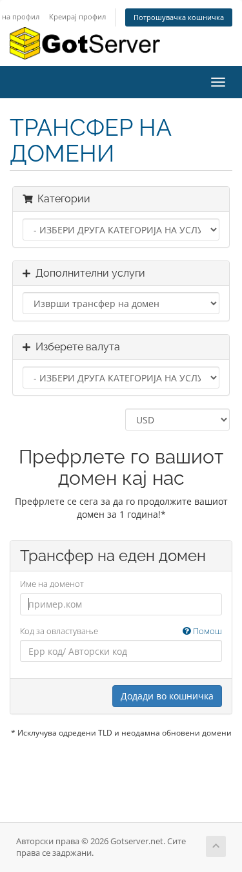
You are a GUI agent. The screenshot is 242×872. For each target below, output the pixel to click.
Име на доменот (52, 584)
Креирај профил (77, 16)
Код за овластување (121, 631)
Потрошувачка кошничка (179, 17)
